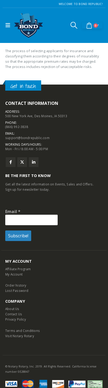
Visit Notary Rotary (19, 336)
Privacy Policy (15, 319)
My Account (14, 274)
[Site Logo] (28, 25)
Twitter (22, 162)
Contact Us (13, 314)
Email (12, 211)
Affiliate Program (18, 269)
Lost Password (17, 290)
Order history (15, 285)
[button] (9, 25)
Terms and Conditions (22, 330)
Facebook (10, 162)
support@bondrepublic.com (27, 138)
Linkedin (34, 162)
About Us (12, 309)
